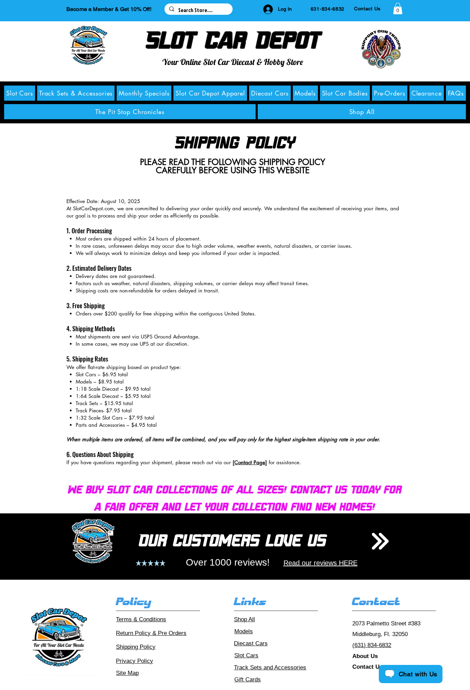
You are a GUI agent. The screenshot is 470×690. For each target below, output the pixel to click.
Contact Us (367, 667)
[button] (398, 8)
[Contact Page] (250, 462)
